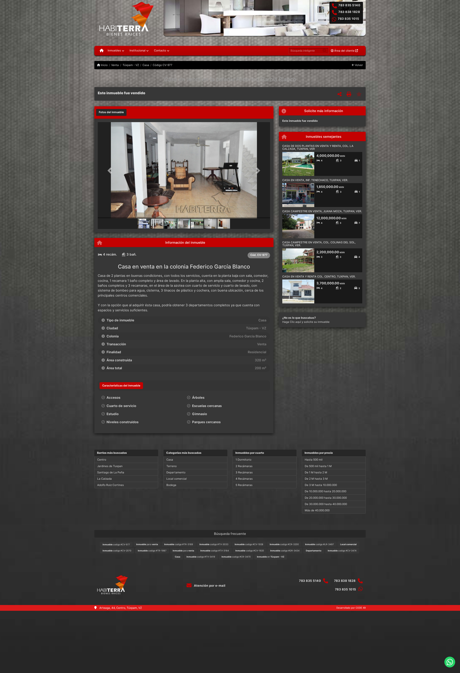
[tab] (111, 112)
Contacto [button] (160, 50)
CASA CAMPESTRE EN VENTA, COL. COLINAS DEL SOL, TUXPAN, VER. (319, 244)
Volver (358, 65)
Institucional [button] (138, 50)
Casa (145, 65)
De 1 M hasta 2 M (316, 472)
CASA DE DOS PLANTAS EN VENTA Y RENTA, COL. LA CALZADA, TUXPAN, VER (317, 147)
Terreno (171, 466)
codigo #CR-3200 (284, 544)
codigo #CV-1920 (249, 550)
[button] (111, 170)
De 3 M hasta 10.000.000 (321, 485)
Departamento (175, 472)
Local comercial (176, 478)
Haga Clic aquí (291, 322)
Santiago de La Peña (110, 472)
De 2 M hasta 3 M (316, 478)
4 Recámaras (244, 478)
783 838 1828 (349, 12)
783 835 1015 (348, 19)
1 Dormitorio (243, 459)
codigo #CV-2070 (117, 550)
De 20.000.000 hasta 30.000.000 (326, 497)
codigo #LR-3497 (319, 544)
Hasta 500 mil (314, 459)
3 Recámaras (244, 472)
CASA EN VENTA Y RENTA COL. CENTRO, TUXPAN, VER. (319, 276)
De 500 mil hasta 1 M (318, 466)
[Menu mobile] (102, 50)
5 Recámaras (244, 485)
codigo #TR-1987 (152, 550)
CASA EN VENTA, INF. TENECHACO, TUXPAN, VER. (315, 180)
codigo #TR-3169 (178, 544)
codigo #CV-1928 (249, 544)
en (270, 556)
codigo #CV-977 (116, 544)
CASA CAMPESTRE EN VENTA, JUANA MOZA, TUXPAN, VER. (322, 211)
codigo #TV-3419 (201, 556)
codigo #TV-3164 (214, 550)
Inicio (104, 65)
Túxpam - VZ (131, 65)
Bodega (171, 485)
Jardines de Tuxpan (110, 466)
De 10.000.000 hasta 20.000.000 (325, 491)
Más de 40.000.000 (317, 510)
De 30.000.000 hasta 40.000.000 (326, 504)
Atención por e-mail (209, 585)
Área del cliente (344, 50)
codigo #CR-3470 (236, 556)
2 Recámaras (244, 466)
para (147, 544)
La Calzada (104, 478)
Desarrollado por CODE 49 (351, 607)
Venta (115, 65)
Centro (101, 459)
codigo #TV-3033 (213, 544)
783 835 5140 (349, 5)
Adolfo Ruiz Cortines (110, 485)
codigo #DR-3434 (285, 550)
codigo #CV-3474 (342, 550)
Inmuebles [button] (114, 50)
